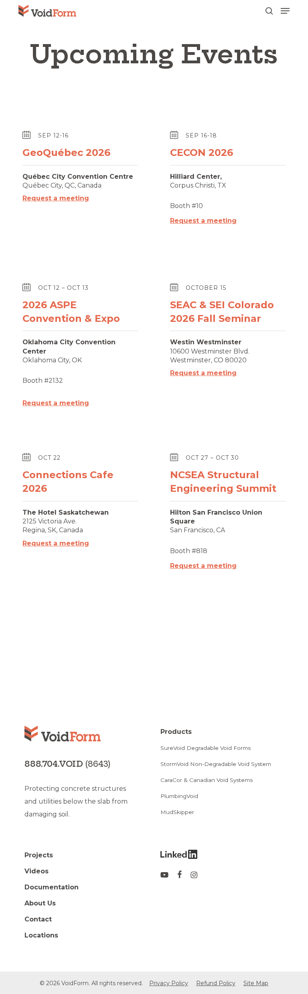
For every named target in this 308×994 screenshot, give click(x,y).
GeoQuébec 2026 (66, 152)
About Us (40, 903)
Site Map (255, 983)
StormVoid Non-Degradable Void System (215, 764)
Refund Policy (215, 983)
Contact (38, 919)
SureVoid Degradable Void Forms (205, 748)
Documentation (51, 887)
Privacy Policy (168, 983)
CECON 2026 (201, 152)
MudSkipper (177, 812)
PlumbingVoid (179, 796)
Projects (38, 855)
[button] (285, 11)
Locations (41, 935)
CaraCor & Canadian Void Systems (206, 780)
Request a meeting (55, 198)
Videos (36, 871)
